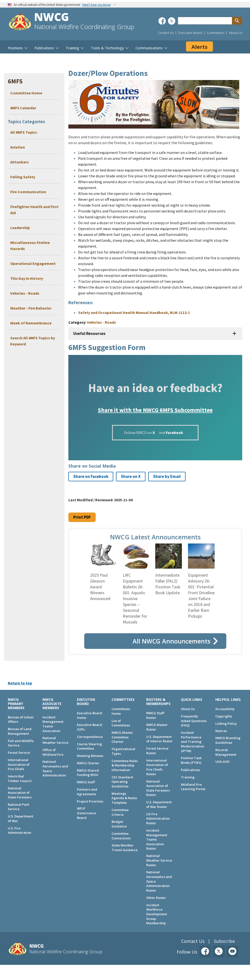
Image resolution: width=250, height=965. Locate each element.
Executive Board (190, 32)
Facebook (174, 432)
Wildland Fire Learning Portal (193, 786)
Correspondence (90, 736)
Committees (215, 32)
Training (188, 777)
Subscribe (224, 941)
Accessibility (225, 709)
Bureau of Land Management (19, 731)
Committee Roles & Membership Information (125, 765)
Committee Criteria (120, 812)
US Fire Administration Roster (158, 818)
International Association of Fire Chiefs (19, 764)
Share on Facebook (90, 476)
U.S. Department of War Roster (159, 804)
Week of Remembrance (31, 323)
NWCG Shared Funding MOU (88, 772)
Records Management (225, 752)
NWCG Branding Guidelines (227, 740)
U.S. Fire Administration (19, 830)
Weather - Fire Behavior (31, 308)
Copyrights (223, 716)
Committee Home (26, 92)
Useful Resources (89, 333)
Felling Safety (22, 176)
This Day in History (26, 278)
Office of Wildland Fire (52, 752)
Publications (190, 770)
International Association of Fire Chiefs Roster (157, 767)
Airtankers (19, 162)
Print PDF (82, 517)
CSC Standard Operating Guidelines (122, 781)
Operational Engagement (33, 263)
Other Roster (156, 897)
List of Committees (121, 723)
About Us (235, 32)
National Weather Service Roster (159, 860)
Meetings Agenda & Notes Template (124, 798)
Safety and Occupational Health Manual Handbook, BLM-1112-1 (134, 312)
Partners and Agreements (87, 791)
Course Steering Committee (89, 746)
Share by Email (167, 476)
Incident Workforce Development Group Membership (156, 914)
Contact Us (166, 32)
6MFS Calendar (23, 107)
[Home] (20, 22)
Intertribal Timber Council (19, 778)
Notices (221, 731)
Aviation (17, 147)
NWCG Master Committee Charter (122, 737)
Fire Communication (28, 191)
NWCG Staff (86, 782)
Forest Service (19, 752)
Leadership (20, 227)
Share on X (131, 476)
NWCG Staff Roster (155, 715)
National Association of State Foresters (19, 792)
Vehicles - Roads (24, 293)
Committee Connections (121, 835)
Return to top (20, 683)
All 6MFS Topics (23, 132)
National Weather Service (55, 740)
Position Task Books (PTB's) (191, 760)
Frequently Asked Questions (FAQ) (194, 720)
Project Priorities (90, 801)
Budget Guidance (119, 823)
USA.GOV (222, 761)
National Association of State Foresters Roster (158, 788)
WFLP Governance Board (86, 813)
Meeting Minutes (90, 756)
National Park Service (18, 806)
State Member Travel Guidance (125, 847)
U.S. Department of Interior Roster (159, 739)
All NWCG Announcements (171, 641)
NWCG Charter (88, 763)
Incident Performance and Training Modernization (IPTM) (192, 741)
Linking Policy (226, 723)
